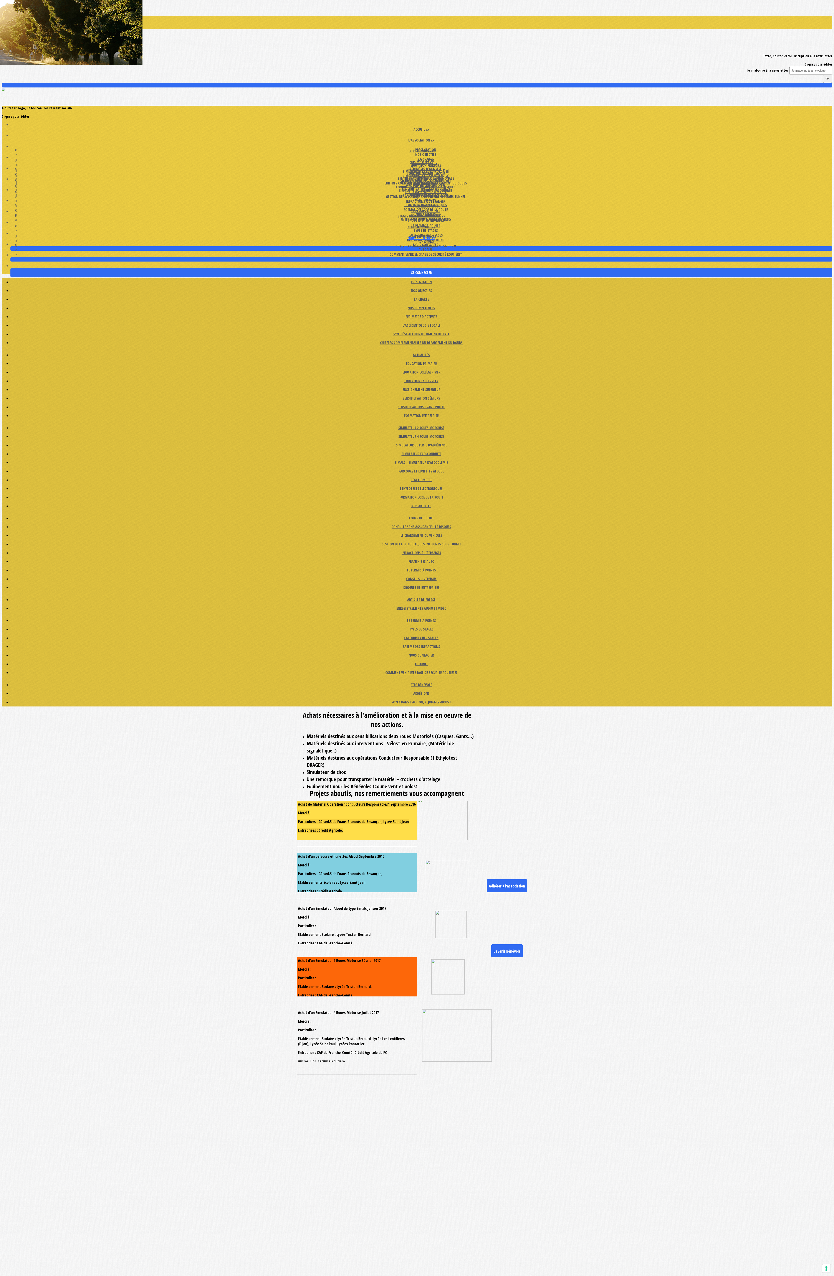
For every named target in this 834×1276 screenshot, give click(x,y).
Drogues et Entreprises (421, 587)
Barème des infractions (421, 646)
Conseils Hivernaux (421, 578)
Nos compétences (421, 308)
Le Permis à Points (425, 211)
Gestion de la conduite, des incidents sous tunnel (421, 544)
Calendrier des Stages (421, 638)
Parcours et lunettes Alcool (421, 471)
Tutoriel (425, 249)
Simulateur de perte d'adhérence (421, 445)
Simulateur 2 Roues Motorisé (421, 427)
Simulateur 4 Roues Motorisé (426, 176)
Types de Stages (426, 230)
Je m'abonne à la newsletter (768, 70)
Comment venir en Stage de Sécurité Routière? (426, 254)
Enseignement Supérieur (421, 389)
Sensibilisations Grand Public (421, 407)
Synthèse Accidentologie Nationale (421, 334)
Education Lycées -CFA (421, 381)
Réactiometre (421, 479)
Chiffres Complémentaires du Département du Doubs (421, 342)
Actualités (421, 354)
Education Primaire (425, 165)
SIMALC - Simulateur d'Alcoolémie (421, 462)
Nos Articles (421, 506)
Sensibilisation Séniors (421, 398)
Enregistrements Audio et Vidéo (426, 219)
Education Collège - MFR (421, 372)
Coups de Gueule (421, 518)
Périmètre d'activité (421, 316)
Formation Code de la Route (421, 497)
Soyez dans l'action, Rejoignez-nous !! (426, 246)
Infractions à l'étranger (425, 201)
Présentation (421, 282)
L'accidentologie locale (421, 325)
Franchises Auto (421, 561)
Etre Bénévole (421, 684)
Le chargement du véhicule (426, 191)
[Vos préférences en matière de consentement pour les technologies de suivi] (826, 1268)
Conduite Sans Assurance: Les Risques (425, 187)
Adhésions (426, 241)
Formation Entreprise (421, 415)
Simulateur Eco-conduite (421, 453)
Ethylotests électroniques (421, 488)
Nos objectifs (425, 154)
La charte (421, 299)
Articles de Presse (421, 599)
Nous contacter (421, 655)
